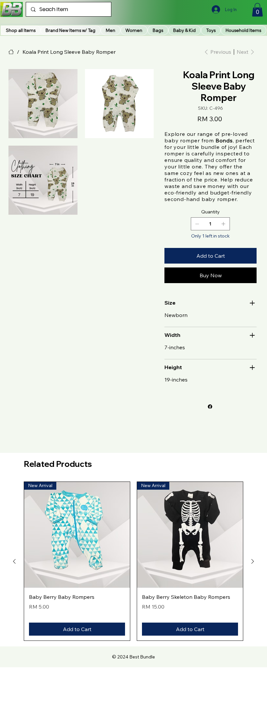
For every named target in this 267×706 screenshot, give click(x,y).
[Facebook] (210, 406)
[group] (133, 561)
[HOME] (11, 52)
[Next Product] (253, 561)
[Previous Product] (14, 561)
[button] (71, 30)
